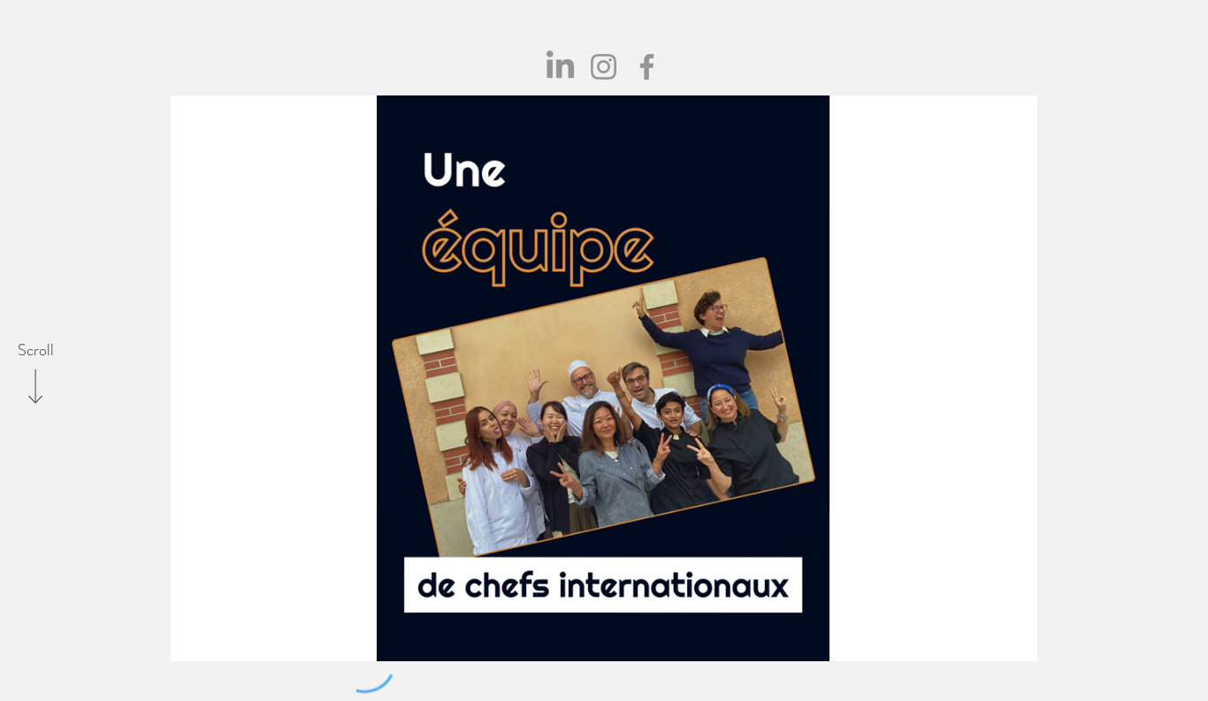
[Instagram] (603, 67)
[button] (807, 641)
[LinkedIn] (560, 67)
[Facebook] (647, 67)
